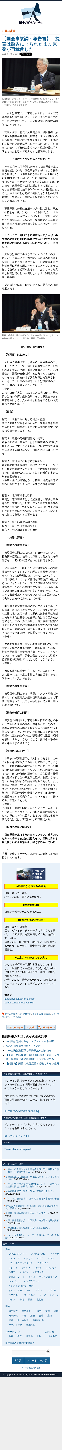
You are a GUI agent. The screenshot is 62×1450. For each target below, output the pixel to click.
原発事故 (27, 1013)
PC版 (18, 1360)
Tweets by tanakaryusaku (18, 1149)
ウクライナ (42, 1263)
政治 (39, 1311)
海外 (7, 1249)
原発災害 (10, 31)
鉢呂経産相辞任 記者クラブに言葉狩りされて (28, 1191)
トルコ (31, 1276)
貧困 (56, 1311)
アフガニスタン (38, 1254)
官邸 (54, 1013)
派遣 (11, 1320)
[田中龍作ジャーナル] (31, 23)
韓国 (30, 1299)
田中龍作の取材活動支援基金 (19, 1343)
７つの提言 (16, 1017)
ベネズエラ (14, 1295)
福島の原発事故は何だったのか (23, 1046)
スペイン (24, 1272)
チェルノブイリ (16, 1276)
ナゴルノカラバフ (48, 1276)
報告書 (47, 1013)
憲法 (41, 1315)
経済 (32, 1315)
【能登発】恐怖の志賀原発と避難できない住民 (34, 1063)
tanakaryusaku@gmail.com (19, 998)
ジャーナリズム (13, 1331)
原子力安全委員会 (13, 1013)
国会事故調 (37, 1013)
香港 (22, 1299)
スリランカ (38, 1272)
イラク (40, 1258)
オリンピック (15, 1324)
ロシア (12, 1299)
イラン (51, 1258)
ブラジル (52, 1290)
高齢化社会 (38, 1320)
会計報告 (52, 1336)
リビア (42, 1295)
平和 (39, 1336)
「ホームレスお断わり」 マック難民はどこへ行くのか (32, 1236)
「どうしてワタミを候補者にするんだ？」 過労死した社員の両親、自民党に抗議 (32, 1185)
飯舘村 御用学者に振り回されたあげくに (26, 1213)
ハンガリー (14, 1281)
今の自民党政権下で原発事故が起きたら (29, 1050)
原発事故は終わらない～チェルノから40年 (30, 1041)
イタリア (28, 1258)
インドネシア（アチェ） (21, 1263)
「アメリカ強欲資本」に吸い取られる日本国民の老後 (32, 1198)
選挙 (47, 1311)
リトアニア (29, 1295)
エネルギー (27, 1311)
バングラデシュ (32, 1281)
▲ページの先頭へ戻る (31, 1368)
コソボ (38, 1267)
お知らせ (49, 1331)
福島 (7, 1017)
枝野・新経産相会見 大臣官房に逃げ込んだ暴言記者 (32, 1220)
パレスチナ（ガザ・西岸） (22, 1286)
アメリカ (54, 1254)
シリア (12, 1272)
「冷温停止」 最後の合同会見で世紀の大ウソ (28, 1227)
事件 (19, 1336)
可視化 (29, 1336)
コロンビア (51, 1267)
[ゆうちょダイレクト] (16, 1136)
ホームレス (22, 1320)
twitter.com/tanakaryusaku (19, 1002)
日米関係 (13, 1315)
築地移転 (30, 1324)
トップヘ (31, 1027)
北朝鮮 (40, 1299)
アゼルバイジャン (18, 1254)
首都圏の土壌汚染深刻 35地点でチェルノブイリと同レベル (32, 1177)
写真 (11, 1336)
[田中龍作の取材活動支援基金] (21, 1111)
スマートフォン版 (37, 1360)
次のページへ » (46, 1027)
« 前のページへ (15, 1027)
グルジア (26, 1267)
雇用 (49, 1315)
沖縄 (24, 1315)
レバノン (54, 1295)
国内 (7, 1306)
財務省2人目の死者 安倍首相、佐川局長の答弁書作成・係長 (31, 1207)
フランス (39, 1290)
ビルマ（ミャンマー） (20, 1290)
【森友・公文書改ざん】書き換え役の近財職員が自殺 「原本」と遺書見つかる (33, 1170)
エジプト (13, 1267)
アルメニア (14, 1258)
